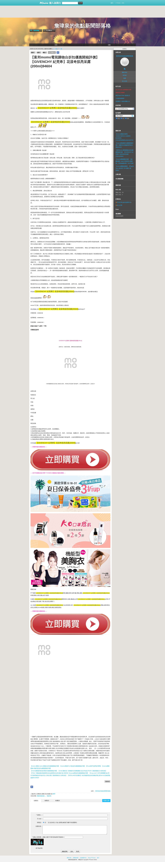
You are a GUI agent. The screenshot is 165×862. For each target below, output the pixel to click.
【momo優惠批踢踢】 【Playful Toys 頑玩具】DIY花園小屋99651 (125, 168)
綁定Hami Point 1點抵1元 (123, 95)
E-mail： (40, 818)
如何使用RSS (127, 202)
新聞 (112, 3)
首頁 (56, 45)
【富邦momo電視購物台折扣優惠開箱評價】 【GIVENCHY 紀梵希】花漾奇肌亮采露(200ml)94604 (124, 153)
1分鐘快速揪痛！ (120, 98)
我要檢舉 (107, 781)
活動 (109, 45)
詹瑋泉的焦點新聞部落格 (82, 26)
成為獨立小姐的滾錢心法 (123, 101)
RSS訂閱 (119, 202)
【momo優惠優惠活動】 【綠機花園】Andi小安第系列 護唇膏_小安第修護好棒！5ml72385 (124, 161)
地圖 (124, 78)
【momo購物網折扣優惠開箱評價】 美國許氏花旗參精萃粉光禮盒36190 (124, 145)
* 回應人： (39, 815)
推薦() (47, 800)
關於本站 (124, 72)
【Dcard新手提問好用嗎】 (94, 766)
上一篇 (55, 48)
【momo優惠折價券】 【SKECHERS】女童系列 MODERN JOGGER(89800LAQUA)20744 (124, 137)
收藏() (57, 800)
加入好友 (124, 81)
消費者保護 (75, 857)
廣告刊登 (69, 857)
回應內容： (39, 826)
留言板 (125, 75)
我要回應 (106, 800)
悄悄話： (40, 822)
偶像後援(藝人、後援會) (44, 796)
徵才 (98, 857)
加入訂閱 (119, 205)
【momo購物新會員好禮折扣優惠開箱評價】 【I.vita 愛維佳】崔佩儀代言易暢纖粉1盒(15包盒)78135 (61, 771)
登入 (123, 3)
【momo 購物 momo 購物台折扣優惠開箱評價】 (45, 766)
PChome (118, 3)
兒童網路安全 (83, 857)
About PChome (92, 857)
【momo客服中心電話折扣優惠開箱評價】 (73, 766)
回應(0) (36, 800)
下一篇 (60, 48)
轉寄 (54, 794)
